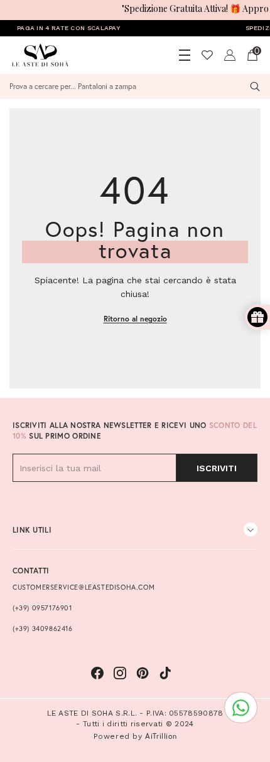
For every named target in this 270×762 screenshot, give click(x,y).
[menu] (184, 55)
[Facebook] (97, 673)
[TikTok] (165, 673)
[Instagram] (120, 673)
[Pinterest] (142, 673)
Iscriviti (217, 468)
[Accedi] (229, 55)
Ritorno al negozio (135, 318)
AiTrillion (160, 736)
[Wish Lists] (207, 55)
